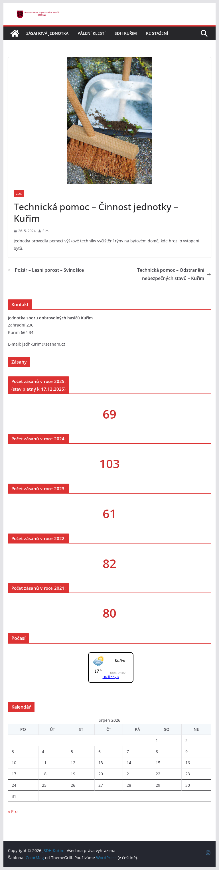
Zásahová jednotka (47, 33)
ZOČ (19, 194)
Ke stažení (157, 33)
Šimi (45, 230)
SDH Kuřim (126, 33)
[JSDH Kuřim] (15, 33)
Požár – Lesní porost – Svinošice (49, 270)
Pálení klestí (92, 33)
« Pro (12, 811)
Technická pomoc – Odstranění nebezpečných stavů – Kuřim (170, 274)
